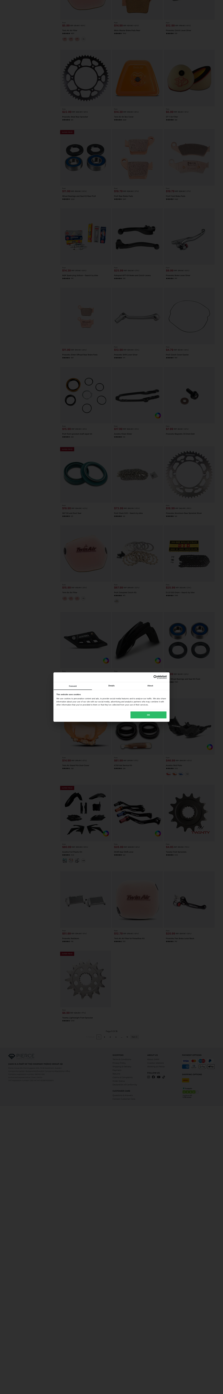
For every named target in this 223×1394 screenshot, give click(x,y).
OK (148, 715)
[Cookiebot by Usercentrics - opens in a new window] (155, 677)
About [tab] (150, 685)
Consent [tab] (73, 686)
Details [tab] (111, 685)
